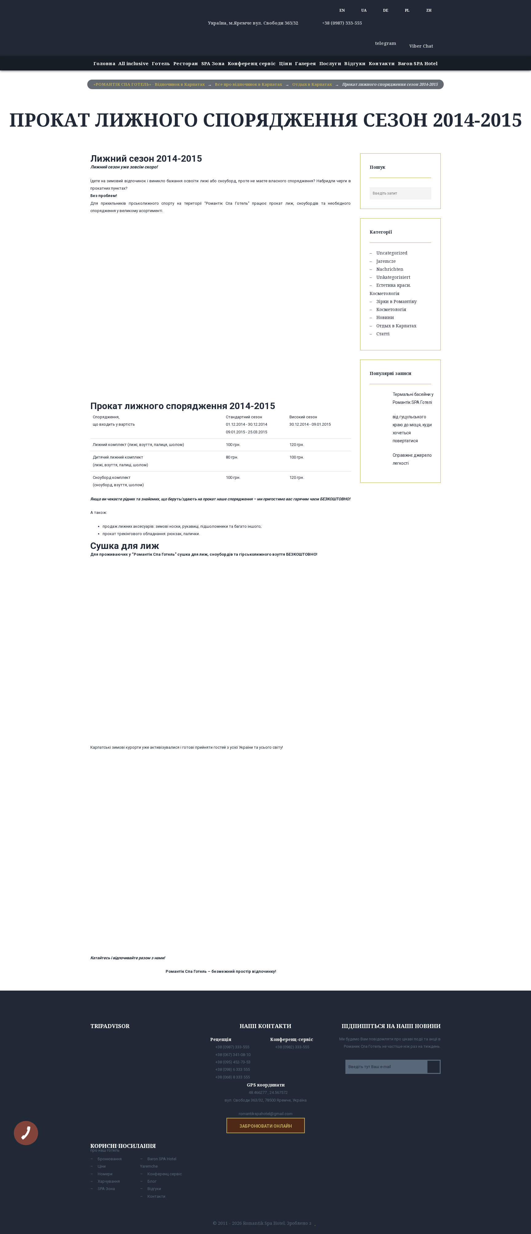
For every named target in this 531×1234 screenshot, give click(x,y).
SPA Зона (212, 63)
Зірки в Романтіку (396, 301)
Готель (161, 63)
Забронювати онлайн (265, 1126)
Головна (104, 63)
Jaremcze (386, 261)
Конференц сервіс (252, 63)
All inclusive (133, 63)
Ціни (285, 63)
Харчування (109, 1181)
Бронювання (110, 1159)
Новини (385, 317)
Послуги (330, 63)
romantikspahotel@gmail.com (266, 1113)
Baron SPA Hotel (418, 63)
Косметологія (391, 309)
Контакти (382, 63)
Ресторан (185, 63)
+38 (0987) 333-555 (341, 23)
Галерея (305, 63)
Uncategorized (391, 253)
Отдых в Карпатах (396, 326)
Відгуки (354, 63)
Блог (152, 1181)
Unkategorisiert (393, 277)
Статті (383, 334)
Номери (105, 1174)
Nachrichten (389, 269)
